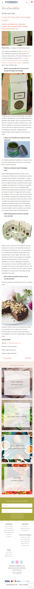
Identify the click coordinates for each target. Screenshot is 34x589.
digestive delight (16, 26)
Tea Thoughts (9, 528)
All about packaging (9, 530)
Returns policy (9, 556)
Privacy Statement (25, 541)
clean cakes (22, 24)
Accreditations (25, 530)
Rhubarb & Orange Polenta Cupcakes (12, 62)
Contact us (9, 536)
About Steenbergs (9, 532)
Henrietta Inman (6, 28)
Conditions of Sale (25, 537)
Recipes (25, 526)
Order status (9, 552)
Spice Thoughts (9, 526)
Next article (28, 358)
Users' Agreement (25, 539)
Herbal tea (15, 7)
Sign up (17, 516)
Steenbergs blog (25, 528)
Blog (9, 7)
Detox (9, 26)
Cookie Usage (25, 545)
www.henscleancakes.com (14, 343)
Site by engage (23, 584)
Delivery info (9, 554)
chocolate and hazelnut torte (10, 24)
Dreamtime (25, 26)
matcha (13, 28)
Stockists (9, 534)
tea (17, 28)
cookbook (4, 26)
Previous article (7, 358)
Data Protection (25, 543)
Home (3, 7)
